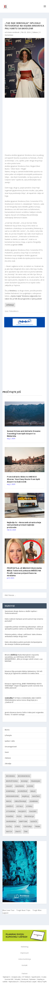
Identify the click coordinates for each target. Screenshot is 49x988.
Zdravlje (8, 763)
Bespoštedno (12, 781)
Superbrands (36, 977)
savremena (11, 821)
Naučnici (36, 796)
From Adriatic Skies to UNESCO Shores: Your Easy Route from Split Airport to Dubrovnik (23, 479)
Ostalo (19, 806)
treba (37, 826)
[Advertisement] (24, 125)
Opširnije (10, 305)
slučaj (9, 826)
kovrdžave (22, 791)
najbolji (25, 796)
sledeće (33, 821)
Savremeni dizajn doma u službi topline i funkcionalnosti (21, 612)
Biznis (7, 730)
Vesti (7, 752)
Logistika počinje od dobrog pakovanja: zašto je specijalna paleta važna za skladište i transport (24, 628)
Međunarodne (12, 796)
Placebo (32, 811)
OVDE (20, 245)
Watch (9, 831)
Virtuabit (17, 979)
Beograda (10, 776)
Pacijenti (22, 811)
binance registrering (13, 684)
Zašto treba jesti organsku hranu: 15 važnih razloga (24, 713)
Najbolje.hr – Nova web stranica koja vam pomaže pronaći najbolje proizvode (24, 525)
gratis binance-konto (13, 712)
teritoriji (27, 826)
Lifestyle (8, 735)
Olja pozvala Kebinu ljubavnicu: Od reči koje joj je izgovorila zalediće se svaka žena (23, 672)
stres (17, 826)
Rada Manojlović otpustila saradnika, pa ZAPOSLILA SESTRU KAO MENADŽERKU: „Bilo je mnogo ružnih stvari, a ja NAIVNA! (24, 658)
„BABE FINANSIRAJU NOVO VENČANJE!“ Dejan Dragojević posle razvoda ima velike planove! (24, 686)
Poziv (19, 816)
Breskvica (13, 291)
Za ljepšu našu (16, 977)
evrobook (15, 32)
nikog (8, 801)
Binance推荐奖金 (11, 655)
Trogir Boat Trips (23, 910)
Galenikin (19, 786)
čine (26, 831)
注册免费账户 (9, 698)
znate (18, 831)
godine (30, 786)
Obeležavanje (20, 801)
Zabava (35, 32)
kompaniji (10, 791)
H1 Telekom (26, 977)
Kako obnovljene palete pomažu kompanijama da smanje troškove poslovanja (23, 643)
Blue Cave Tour (8, 910)
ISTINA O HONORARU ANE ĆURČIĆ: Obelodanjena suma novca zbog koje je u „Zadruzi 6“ (23, 700)
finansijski (35, 781)
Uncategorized (11, 746)
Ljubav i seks (10, 741)
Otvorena (10, 811)
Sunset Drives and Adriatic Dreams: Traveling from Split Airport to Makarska (24, 433)
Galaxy (9, 786)
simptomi (23, 821)
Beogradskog (24, 776)
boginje (24, 781)
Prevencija (29, 816)
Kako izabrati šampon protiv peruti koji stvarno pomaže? (24, 620)
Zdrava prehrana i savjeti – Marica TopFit (33, 982)
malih (33, 791)
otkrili (29, 806)
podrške (9, 816)
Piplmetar (32, 979)
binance (8, 671)
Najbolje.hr (6, 977)
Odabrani (34, 801)
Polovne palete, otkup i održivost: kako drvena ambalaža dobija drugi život (23, 635)
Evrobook (25, 979)
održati (9, 806)
